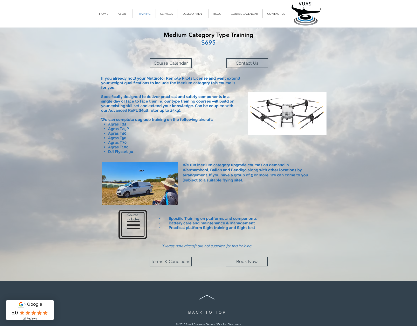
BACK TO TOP (207, 312)
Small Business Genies (200, 324)
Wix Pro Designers (229, 324)
